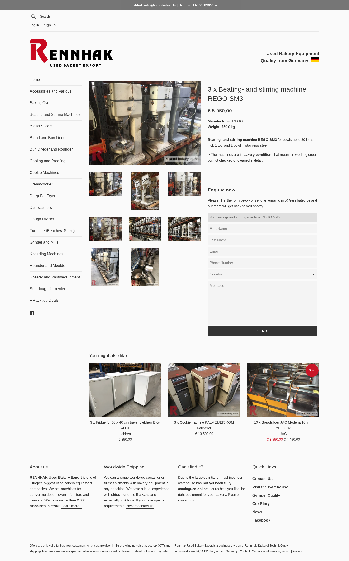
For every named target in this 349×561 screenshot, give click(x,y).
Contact (245, 551)
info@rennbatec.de (295, 200)
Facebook (261, 520)
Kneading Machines (56, 254)
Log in (34, 25)
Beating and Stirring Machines (55, 114)
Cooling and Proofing (48, 161)
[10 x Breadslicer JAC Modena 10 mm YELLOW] (283, 390)
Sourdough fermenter (47, 289)
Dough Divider (42, 219)
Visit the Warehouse (270, 487)
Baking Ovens (56, 103)
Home (35, 80)
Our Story (261, 504)
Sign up (50, 25)
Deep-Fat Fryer (42, 196)
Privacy (297, 551)
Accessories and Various (50, 91)
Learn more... (71, 506)
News (257, 512)
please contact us (140, 506)
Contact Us (262, 479)
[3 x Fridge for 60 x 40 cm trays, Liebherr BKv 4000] (125, 390)
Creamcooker (41, 184)
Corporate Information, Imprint (271, 551)
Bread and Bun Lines (47, 138)
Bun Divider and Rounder (51, 149)
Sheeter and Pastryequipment (55, 277)
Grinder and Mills (44, 242)
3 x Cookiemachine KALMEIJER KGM (204, 422)
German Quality (266, 495)
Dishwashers (41, 207)
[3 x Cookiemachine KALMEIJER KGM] (204, 390)
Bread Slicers (41, 126)
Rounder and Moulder (48, 266)
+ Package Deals (44, 300)
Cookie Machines (44, 173)
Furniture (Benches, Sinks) (52, 231)
